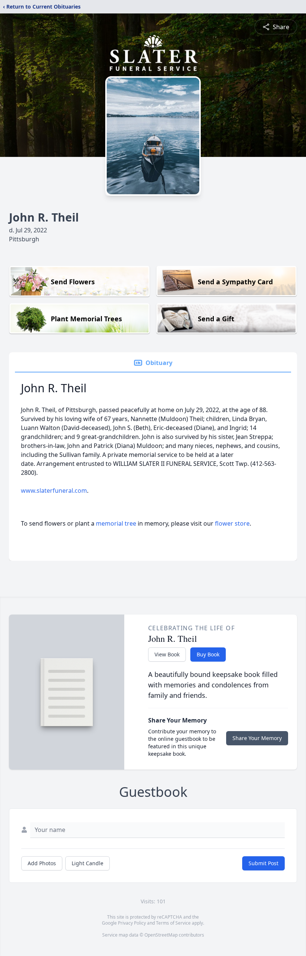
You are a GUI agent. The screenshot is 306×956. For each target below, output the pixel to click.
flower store (232, 523)
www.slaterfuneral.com (54, 490)
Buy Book (208, 654)
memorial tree (116, 523)
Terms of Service (173, 923)
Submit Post (263, 863)
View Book (166, 654)
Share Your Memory (257, 738)
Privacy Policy (132, 923)
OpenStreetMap (161, 935)
